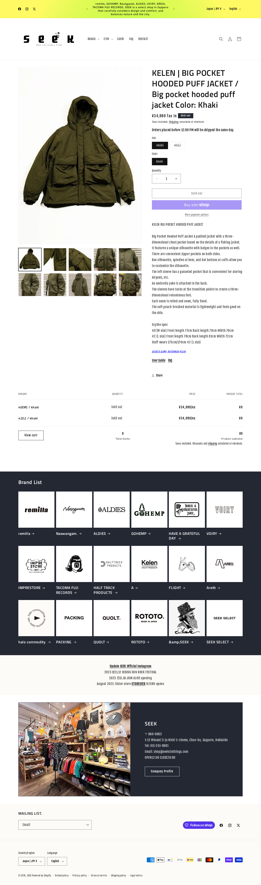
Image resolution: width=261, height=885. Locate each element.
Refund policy (62, 875)
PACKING (64, 642)
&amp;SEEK (179, 642)
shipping (212, 443)
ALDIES (100, 533)
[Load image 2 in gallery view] (54, 259)
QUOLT (99, 642)
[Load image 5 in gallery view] (130, 259)
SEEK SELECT (218, 642)
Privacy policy (80, 875)
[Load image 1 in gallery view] (29, 259)
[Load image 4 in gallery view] (105, 259)
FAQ (170, 360)
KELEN (183, 351)
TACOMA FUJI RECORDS (67, 590)
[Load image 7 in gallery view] (54, 284)
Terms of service (99, 875)
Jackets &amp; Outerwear (165, 351)
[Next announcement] (173, 9)
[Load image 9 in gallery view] (105, 284)
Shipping (174, 121)
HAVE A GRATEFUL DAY (184, 536)
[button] (93, 39)
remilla (24, 533)
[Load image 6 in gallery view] (29, 284)
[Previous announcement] (87, 9)
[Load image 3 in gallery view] (80, 259)
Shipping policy (118, 875)
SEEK (29, 875)
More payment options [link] (197, 214)
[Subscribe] (87, 825)
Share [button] (159, 375)
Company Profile (162, 771)
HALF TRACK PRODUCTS (104, 590)
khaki (161, 162)
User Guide (158, 360)
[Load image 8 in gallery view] (80, 284)
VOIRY (212, 533)
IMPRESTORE (29, 587)
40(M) (162, 146)
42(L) (179, 146)
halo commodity (32, 642)
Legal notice (136, 875)
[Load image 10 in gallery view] (130, 284)
